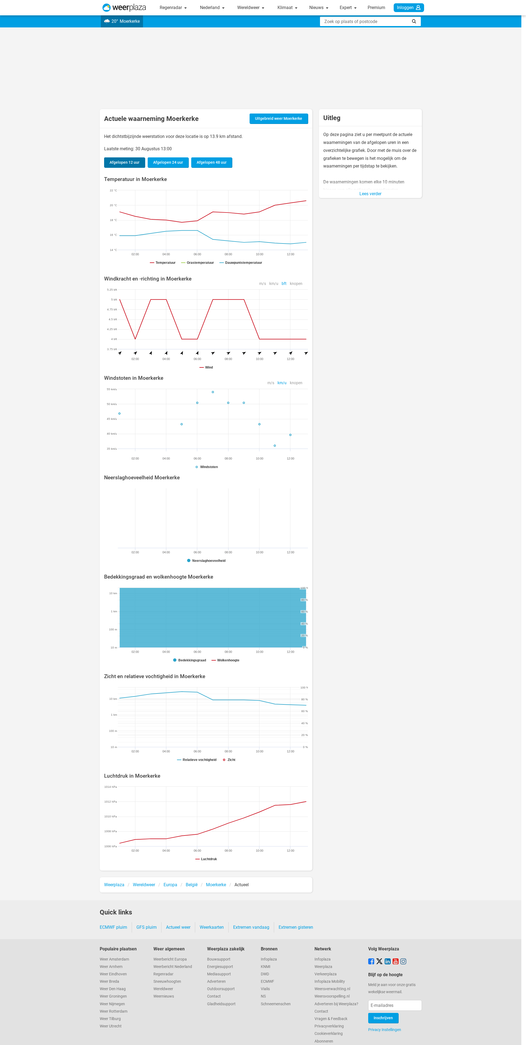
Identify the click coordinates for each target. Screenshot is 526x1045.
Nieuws (317, 7)
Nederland (210, 7)
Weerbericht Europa (170, 959)
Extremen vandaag (251, 927)
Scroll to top (517, 1036)
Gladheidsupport (221, 1004)
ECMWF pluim (113, 927)
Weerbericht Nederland (172, 966)
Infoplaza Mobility (330, 981)
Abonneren (324, 1041)
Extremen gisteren (296, 927)
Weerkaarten (212, 927)
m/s (262, 283)
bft (284, 283)
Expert (346, 7)
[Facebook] (371, 962)
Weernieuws (163, 996)
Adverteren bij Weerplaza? (336, 1004)
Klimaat (286, 7)
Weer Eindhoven (113, 974)
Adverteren (216, 981)
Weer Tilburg (110, 1018)
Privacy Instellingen (384, 1029)
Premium (376, 7)
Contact (214, 996)
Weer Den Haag (113, 989)
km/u (273, 283)
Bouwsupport (218, 959)
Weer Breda (109, 981)
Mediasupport (219, 974)
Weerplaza (323, 966)
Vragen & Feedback (331, 1018)
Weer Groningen (113, 996)
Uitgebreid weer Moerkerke (278, 118)
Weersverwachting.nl (332, 989)
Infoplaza (269, 959)
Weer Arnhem (111, 966)
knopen (296, 283)
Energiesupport (220, 966)
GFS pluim (146, 927)
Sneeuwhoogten (167, 981)
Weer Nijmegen (112, 1004)
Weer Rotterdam (113, 1011)
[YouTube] (396, 962)
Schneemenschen (276, 1004)
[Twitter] (379, 962)
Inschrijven (383, 1018)
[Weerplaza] (124, 8)
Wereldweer (249, 7)
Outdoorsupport (221, 989)
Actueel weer (178, 927)
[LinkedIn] (388, 962)
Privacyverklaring (329, 1026)
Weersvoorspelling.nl (332, 996)
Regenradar (171, 7)
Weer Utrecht (111, 1026)
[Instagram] (403, 962)
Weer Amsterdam (114, 959)
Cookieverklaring (329, 1033)
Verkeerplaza (326, 974)
